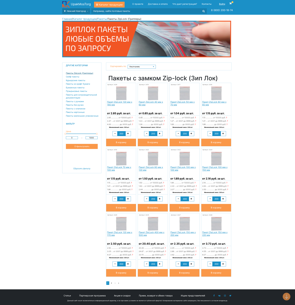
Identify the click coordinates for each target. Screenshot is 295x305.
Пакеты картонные (75, 112)
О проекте (137, 4)
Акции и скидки (122, 295)
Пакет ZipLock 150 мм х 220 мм (215, 233)
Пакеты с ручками (75, 101)
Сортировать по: (118, 66)
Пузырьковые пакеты (76, 91)
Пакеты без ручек (75, 105)
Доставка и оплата (158, 4)
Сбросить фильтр (81, 168)
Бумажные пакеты (75, 87)
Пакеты (102, 18)
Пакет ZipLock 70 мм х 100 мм (119, 168)
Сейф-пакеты (72, 76)
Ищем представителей (193, 295)
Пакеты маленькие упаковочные (82, 116)
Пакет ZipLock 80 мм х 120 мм (151, 168)
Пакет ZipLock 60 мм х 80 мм (214, 103)
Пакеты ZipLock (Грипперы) (79, 73)
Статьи (67, 295)
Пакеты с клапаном (75, 108)
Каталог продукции (111, 4)
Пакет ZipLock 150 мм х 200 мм (183, 233)
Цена (68, 131)
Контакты (207, 4)
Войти (222, 4)
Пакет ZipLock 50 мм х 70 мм (182, 103)
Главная (67, 18)
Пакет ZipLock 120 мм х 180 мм (119, 103)
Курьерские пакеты (75, 80)
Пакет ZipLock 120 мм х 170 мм (119, 233)
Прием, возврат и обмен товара (156, 295)
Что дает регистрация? (184, 4)
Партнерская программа (92, 295)
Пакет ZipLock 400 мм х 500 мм (151, 233)
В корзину (121, 142)
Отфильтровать (81, 146)
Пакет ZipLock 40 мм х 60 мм (151, 103)
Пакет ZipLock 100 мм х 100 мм (183, 168)
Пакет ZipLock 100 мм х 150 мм (215, 168)
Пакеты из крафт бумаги (78, 84)
